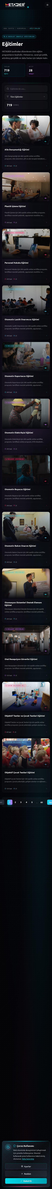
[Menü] (47, 4)
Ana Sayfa (9, 28)
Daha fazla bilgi (28, 1159)
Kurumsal (22, 28)
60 (42, 802)
